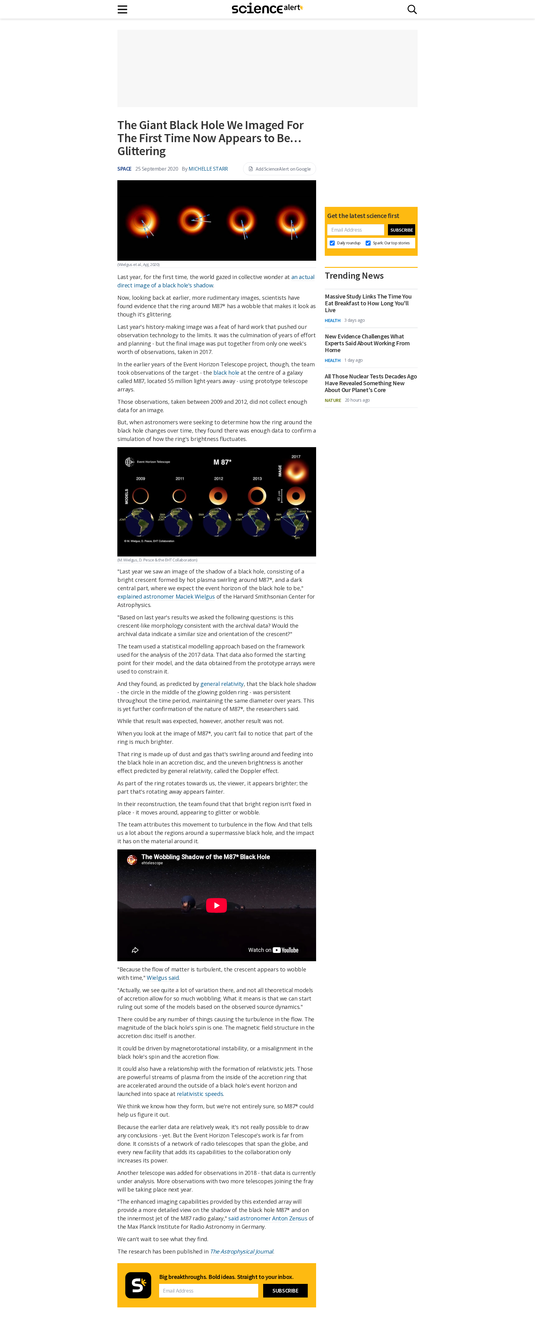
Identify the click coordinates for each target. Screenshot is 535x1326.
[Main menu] (122, 9)
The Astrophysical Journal (241, 1251)
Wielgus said (163, 977)
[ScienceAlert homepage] (267, 9)
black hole (226, 372)
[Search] (412, 9)
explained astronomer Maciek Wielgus (166, 596)
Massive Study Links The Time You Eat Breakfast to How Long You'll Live (368, 303)
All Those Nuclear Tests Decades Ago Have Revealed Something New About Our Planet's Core (371, 383)
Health (333, 320)
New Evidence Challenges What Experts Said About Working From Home (367, 343)
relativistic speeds (200, 1093)
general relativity (222, 683)
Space (124, 168)
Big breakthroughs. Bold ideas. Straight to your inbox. (226, 1276)
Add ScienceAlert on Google (283, 169)
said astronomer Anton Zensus (267, 1218)
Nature (333, 400)
